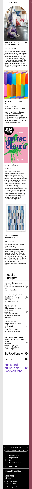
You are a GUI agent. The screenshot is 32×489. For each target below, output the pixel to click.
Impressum (13, 457)
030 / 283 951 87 (10, 483)
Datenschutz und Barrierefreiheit (16, 461)
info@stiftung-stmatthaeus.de (13, 487)
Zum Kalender (30, 244)
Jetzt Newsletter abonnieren (16, 450)
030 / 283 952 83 (11, 482)
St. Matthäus (11, 2)
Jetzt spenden (16, 447)
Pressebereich (15, 455)
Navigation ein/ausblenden (1, 2)
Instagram (13, 466)
